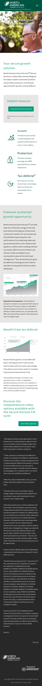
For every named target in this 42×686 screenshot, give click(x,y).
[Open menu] (37, 5)
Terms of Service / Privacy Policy (21, 682)
